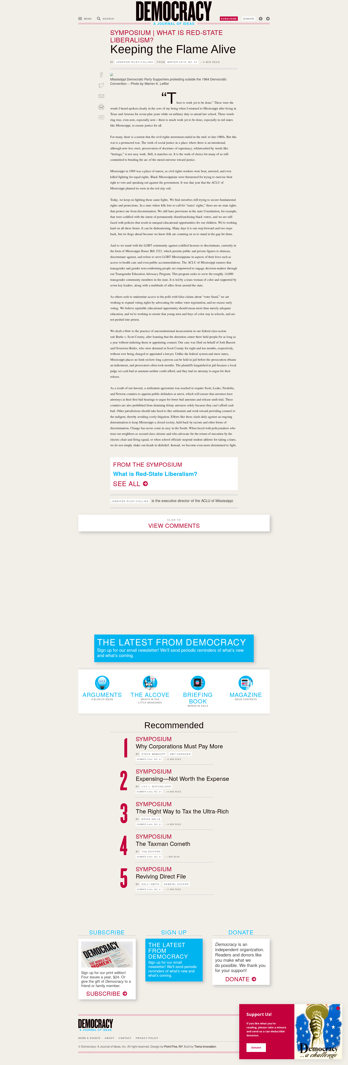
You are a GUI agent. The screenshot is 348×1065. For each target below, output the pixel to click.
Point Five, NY (173, 1046)
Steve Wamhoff (154, 753)
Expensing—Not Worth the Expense (182, 778)
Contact (125, 1038)
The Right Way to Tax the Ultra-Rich (182, 811)
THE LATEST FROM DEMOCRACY (171, 641)
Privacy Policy (147, 1038)
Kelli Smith (151, 884)
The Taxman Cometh (163, 843)
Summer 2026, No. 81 (149, 759)
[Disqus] (174, 582)
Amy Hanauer (180, 753)
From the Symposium (147, 464)
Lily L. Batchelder (156, 786)
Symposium (154, 738)
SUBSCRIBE (103, 993)
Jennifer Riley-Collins (134, 61)
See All (126, 483)
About (109, 1038)
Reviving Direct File (161, 876)
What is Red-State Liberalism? (155, 473)
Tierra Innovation (205, 1046)
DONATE (237, 979)
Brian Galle (151, 818)
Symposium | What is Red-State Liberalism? (166, 36)
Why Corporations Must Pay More (179, 746)
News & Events (89, 1038)
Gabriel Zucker (176, 884)
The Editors (151, 851)
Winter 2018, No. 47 (182, 61)
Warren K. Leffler (156, 83)
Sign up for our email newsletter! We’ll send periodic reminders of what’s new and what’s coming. (170, 652)
